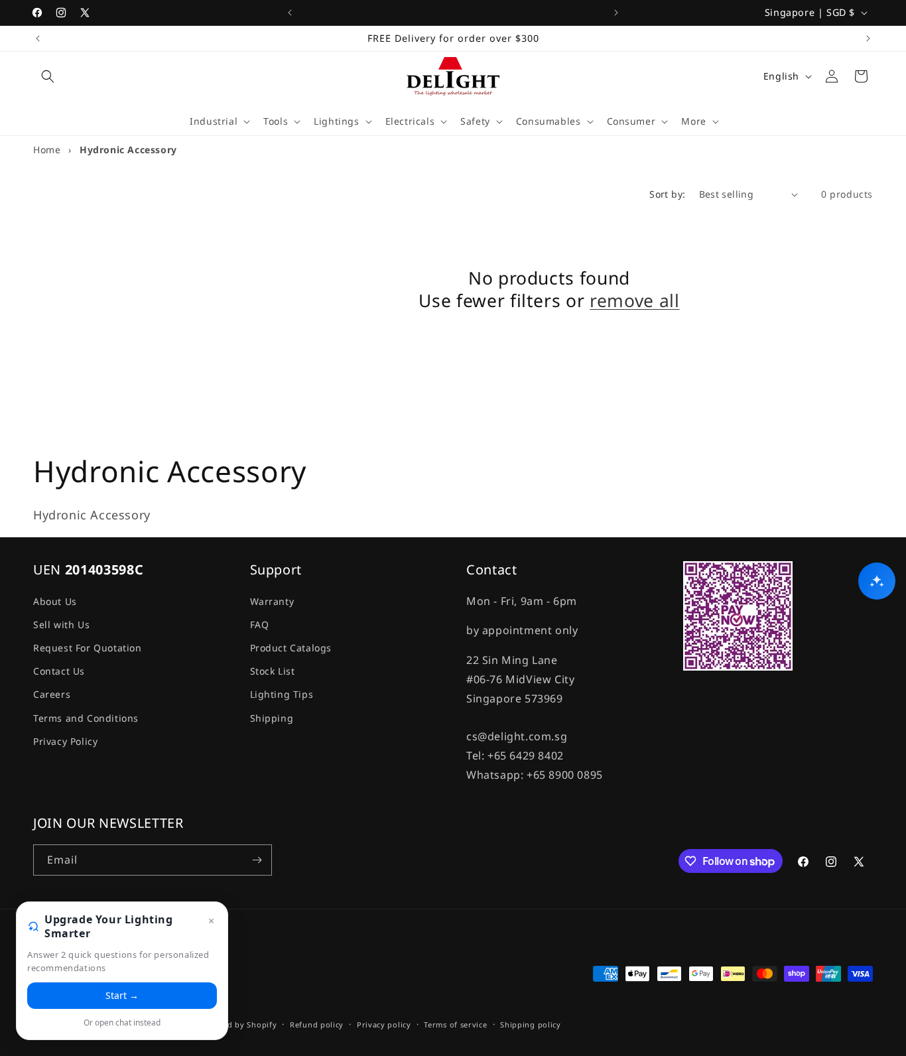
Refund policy (317, 1024)
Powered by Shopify (237, 1025)
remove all (635, 301)
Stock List (272, 670)
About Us (55, 600)
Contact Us (59, 670)
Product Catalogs (291, 647)
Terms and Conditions (86, 717)
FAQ (259, 624)
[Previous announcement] (289, 12)
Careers (51, 694)
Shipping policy (530, 1024)
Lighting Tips (282, 694)
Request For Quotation (87, 647)
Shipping (272, 717)
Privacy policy (384, 1024)
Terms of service (455, 1024)
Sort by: (667, 194)
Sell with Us (61, 624)
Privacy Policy (65, 740)
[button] (47, 76)
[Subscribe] (256, 860)
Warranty (272, 600)
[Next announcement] (616, 12)
